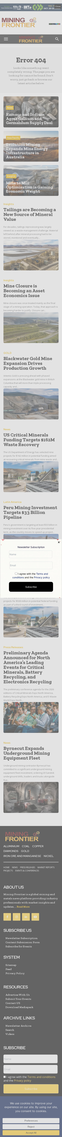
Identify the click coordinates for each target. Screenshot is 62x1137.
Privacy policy (42, 577)
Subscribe (31, 586)
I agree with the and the (31, 575)
